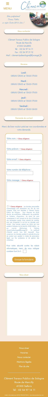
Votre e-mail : (12, 159)
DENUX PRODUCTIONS (23, 395)
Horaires (24, 352)
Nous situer (24, 348)
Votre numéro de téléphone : (19, 169)
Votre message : (14, 180)
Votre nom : (12, 138)
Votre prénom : (13, 148)
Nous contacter (24, 357)
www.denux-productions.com (37, 395)
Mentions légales (24, 361)
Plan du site (24, 366)
